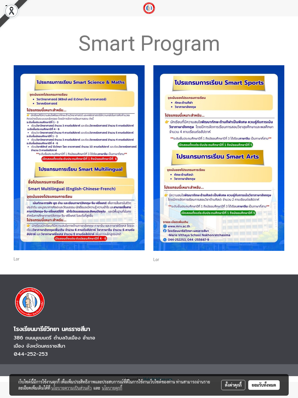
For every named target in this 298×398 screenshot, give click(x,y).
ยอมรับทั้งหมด (264, 385)
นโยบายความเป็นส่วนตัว (71, 387)
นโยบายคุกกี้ (112, 387)
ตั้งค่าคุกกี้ (233, 385)
